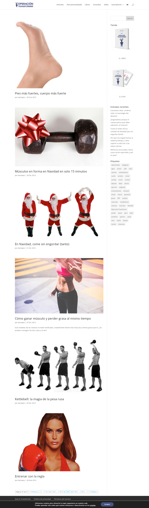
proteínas (114, 217)
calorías (114, 172)
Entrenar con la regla (29, 476)
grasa (113, 198)
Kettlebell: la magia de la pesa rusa (39, 399)
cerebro (120, 176)
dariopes (21, 97)
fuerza (120, 195)
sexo (112, 220)
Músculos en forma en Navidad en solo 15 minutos (51, 171)
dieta (120, 183)
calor (130, 169)
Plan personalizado (74, 5)
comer (127, 176)
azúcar (119, 169)
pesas (120, 213)
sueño (119, 220)
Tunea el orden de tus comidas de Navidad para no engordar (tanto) (121, 131)
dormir (126, 183)
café (125, 169)
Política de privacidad (42, 499)
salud (129, 217)
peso (125, 213)
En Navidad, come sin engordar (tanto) (42, 244)
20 (50, 492)
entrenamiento (116, 191)
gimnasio (127, 195)
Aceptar (107, 504)
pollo (131, 213)
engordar (122, 187)
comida (113, 180)
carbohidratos (123, 172)
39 (75, 492)
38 (72, 492)
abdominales (115, 165)
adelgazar (125, 165)
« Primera (33, 492)
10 (46, 492)
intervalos (114, 202)
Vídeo (106, 5)
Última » (94, 492)
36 (64, 492)
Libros (87, 5)
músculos (122, 206)
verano (113, 224)
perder (113, 213)
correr (121, 180)
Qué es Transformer (23, 499)
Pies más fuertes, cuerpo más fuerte (40, 93)
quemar (122, 217)
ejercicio (114, 187)
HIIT (118, 198)
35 (61, 492)
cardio (113, 176)
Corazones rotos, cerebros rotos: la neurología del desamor (120, 113)
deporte (114, 183)
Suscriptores (117, 5)
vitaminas (121, 224)
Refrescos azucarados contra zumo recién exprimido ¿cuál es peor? (121, 152)
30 (54, 492)
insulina (124, 198)
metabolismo (124, 202)
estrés (113, 195)
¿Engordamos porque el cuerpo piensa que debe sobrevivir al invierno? (120, 122)
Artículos (60, 5)
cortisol (127, 180)
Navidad (130, 206)
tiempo (125, 220)
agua (113, 169)
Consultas (97, 5)
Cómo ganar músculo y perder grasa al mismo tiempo (53, 318)
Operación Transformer (119, 209)
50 (82, 492)
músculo (114, 206)
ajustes (92, 505)
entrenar (126, 191)
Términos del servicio (62, 499)
